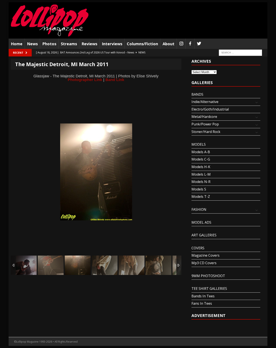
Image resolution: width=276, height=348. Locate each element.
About (168, 43)
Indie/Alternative (204, 101)
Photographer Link (85, 79)
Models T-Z (200, 196)
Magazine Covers (205, 255)
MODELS (198, 144)
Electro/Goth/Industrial (210, 109)
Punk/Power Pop (205, 124)
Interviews (112, 43)
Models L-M (201, 174)
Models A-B (200, 152)
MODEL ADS (201, 222)
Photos (49, 43)
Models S (198, 189)
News (32, 43)
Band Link (114, 79)
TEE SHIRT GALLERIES (209, 288)
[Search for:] (240, 52)
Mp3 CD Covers (203, 263)
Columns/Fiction (142, 43)
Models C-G (200, 159)
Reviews (89, 43)
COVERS (197, 248)
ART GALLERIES (203, 235)
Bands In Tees (203, 296)
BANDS (197, 94)
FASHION (198, 209)
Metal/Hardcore (204, 116)
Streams (69, 43)
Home (16, 43)
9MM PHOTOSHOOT (208, 275)
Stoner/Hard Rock (205, 131)
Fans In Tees (201, 303)
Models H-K (200, 166)
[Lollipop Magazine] (50, 20)
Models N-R (200, 181)
